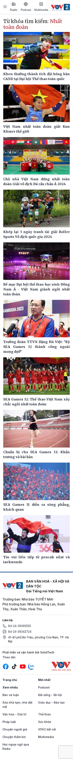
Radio (13, 9)
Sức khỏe (44, 722)
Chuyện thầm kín (14, 737)
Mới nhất (44, 680)
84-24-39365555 (19, 626)
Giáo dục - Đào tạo (51, 702)
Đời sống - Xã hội (50, 695)
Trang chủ (9, 680)
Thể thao (44, 714)
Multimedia (41, 9)
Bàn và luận (10, 695)
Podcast (26, 9)
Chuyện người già (14, 729)
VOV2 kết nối (47, 729)
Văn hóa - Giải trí (14, 714)
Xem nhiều (10, 687)
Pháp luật (9, 722)
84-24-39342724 (19, 631)
